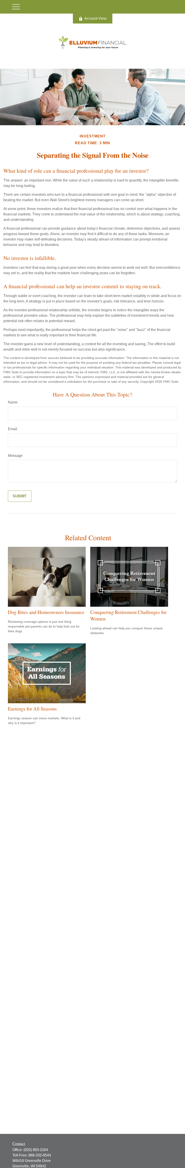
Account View (95, 18)
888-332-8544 (39, 1155)
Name (13, 402)
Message (15, 456)
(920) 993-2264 (35, 1150)
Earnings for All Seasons (32, 708)
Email (12, 429)
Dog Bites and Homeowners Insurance (46, 612)
